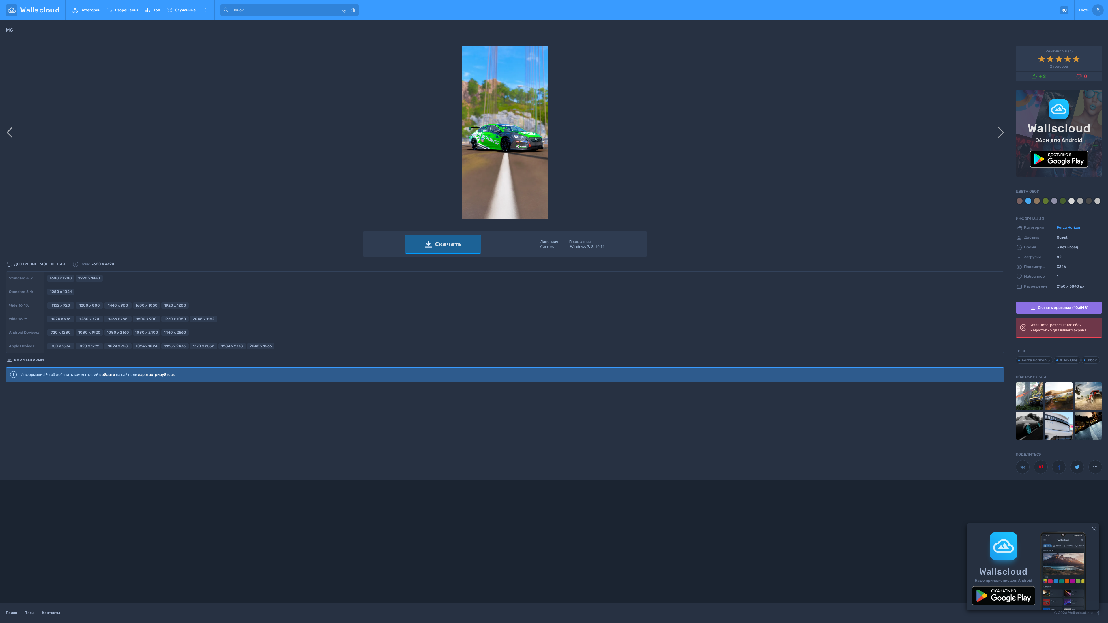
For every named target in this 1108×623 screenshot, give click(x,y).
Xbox (1092, 360)
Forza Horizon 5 (1036, 360)
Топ (152, 10)
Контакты (51, 613)
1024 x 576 (60, 319)
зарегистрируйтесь (156, 374)
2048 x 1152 (203, 319)
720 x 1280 (61, 332)
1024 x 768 (118, 346)
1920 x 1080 (175, 319)
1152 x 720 (60, 305)
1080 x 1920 (89, 332)
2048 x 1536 (261, 346)
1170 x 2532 (203, 346)
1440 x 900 (118, 305)
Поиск (11, 613)
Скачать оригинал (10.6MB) (1059, 308)
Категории (86, 10)
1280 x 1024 (61, 292)
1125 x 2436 (175, 346)
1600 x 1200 (61, 278)
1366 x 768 (118, 319)
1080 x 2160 (118, 332)
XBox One (1068, 360)
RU (1064, 10)
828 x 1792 (89, 346)
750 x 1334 (60, 346)
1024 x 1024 (146, 346)
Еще (205, 10)
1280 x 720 (89, 319)
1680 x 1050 (146, 305)
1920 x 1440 (89, 278)
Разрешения (122, 10)
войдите (107, 374)
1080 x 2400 (146, 332)
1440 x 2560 (175, 332)
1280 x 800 (89, 305)
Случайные (181, 10)
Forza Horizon (1069, 227)
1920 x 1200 (175, 305)
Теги (29, 613)
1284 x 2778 (232, 346)
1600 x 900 (146, 319)
